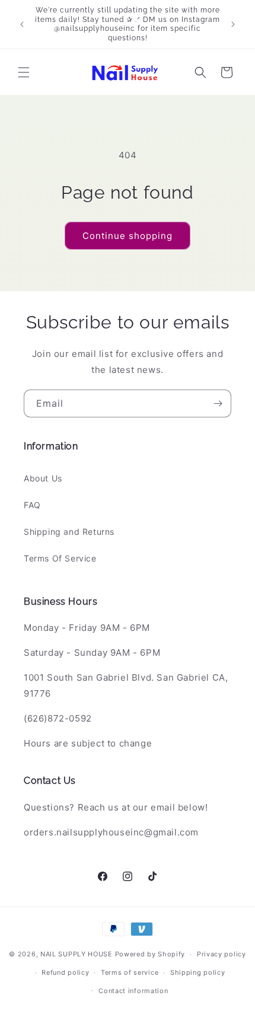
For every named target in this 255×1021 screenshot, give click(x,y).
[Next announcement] (233, 24)
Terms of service (129, 972)
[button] (24, 72)
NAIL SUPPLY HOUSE (76, 954)
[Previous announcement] (22, 24)
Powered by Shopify (150, 954)
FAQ (32, 505)
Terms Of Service (60, 558)
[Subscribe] (218, 403)
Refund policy (65, 972)
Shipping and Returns (69, 532)
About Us (43, 478)
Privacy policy (221, 954)
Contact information (133, 991)
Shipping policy (197, 972)
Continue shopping (127, 235)
